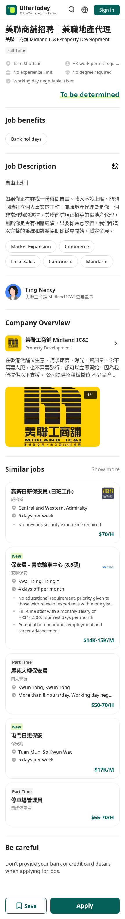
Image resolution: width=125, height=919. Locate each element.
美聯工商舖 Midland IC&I (56, 339)
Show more (106, 469)
